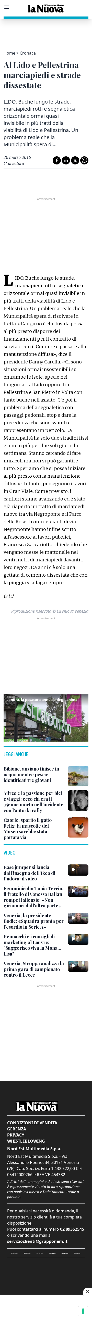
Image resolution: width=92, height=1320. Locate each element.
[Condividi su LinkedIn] (66, 160)
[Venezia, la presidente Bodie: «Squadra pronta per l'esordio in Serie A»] (78, 918)
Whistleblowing (26, 1141)
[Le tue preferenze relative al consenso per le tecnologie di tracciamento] (83, 1311)
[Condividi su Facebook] (57, 160)
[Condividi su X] (75, 160)
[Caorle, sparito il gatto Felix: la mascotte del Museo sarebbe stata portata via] (78, 827)
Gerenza (16, 1129)
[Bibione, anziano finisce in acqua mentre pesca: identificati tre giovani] (78, 776)
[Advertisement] (46, 31)
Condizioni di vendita (32, 1123)
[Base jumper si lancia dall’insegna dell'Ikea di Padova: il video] (78, 870)
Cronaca (28, 53)
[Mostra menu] (7, 7)
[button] (46, 717)
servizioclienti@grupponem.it (37, 1241)
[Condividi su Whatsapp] (84, 160)
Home (9, 53)
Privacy (15, 1135)
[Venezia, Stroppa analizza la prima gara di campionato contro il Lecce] (78, 966)
